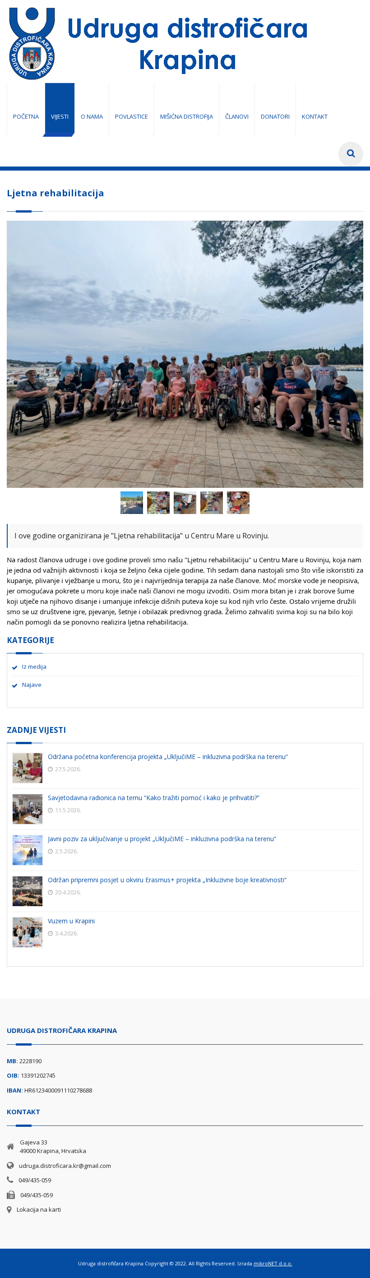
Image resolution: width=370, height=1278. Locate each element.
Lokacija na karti (39, 1209)
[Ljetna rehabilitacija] (132, 513)
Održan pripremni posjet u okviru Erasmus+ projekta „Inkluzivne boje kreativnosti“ (167, 879)
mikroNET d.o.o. (273, 1263)
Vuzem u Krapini (71, 921)
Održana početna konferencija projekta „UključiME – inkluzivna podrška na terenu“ (168, 756)
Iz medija (34, 666)
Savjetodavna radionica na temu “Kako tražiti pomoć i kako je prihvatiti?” (153, 797)
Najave (32, 685)
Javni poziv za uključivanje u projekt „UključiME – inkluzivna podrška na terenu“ (162, 838)
